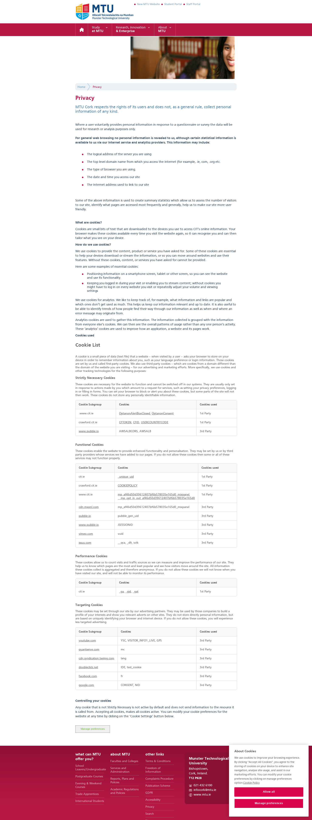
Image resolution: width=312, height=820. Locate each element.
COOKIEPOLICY (128, 485)
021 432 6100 (203, 785)
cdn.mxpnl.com (89, 507)
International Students (89, 801)
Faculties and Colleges (124, 761)
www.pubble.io (89, 431)
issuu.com (85, 542)
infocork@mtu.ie (205, 790)
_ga (121, 591)
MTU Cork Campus (99, 11)
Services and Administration (119, 770)
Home (82, 29)
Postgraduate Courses (89, 776)
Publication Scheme (157, 785)
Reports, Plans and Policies (122, 780)
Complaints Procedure (159, 778)
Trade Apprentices (87, 794)
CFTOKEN (125, 422)
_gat (135, 591)
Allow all (269, 791)
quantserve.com (89, 649)
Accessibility (152, 799)
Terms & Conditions (157, 761)
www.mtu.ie (202, 794)
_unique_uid (126, 476)
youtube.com (87, 640)
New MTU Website (148, 4)
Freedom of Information (153, 770)
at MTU (97, 29)
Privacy (97, 87)
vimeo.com (86, 533)
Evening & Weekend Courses (88, 785)
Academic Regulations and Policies (124, 791)
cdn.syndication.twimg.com (96, 658)
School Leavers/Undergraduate (89, 767)
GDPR (149, 792)
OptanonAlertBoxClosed (134, 413)
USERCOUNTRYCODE (154, 422)
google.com (86, 685)
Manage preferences (93, 728)
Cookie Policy (251, 783)
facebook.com (88, 676)
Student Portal (173, 4)
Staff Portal (193, 4)
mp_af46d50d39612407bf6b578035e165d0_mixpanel (153, 494)
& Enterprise (131, 29)
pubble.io (85, 516)
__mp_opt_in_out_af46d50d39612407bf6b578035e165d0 (156, 498)
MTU (162, 29)
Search (149, 813)
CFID (136, 422)
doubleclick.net (88, 667)
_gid (128, 591)
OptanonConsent (163, 413)
